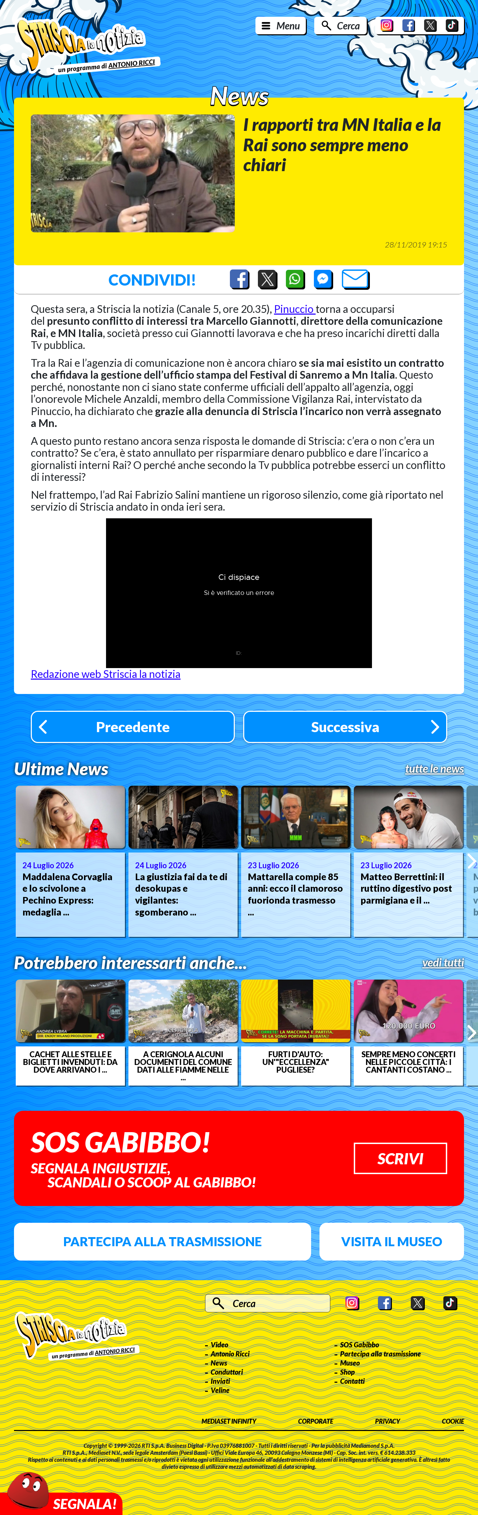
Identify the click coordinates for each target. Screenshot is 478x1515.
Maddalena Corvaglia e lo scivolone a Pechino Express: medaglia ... (67, 894)
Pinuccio (295, 308)
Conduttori (227, 1372)
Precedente (133, 726)
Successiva (345, 726)
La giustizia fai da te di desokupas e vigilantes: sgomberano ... (181, 894)
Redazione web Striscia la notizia (106, 673)
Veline (220, 1390)
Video (219, 1344)
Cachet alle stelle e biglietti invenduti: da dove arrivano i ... (70, 1062)
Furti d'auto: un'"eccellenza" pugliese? (295, 1062)
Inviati (220, 1381)
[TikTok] (452, 25)
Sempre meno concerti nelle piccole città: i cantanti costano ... (408, 1062)
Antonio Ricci (230, 1353)
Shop (347, 1372)
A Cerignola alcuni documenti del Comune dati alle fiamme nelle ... (183, 1066)
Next (472, 861)
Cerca (348, 25)
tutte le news (434, 768)
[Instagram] (387, 25)
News (219, 1363)
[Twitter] (430, 25)
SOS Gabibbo (359, 1344)
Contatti (352, 1381)
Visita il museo (391, 1241)
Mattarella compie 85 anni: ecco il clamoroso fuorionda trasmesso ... (295, 894)
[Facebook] (408, 25)
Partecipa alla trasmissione (162, 1241)
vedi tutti (443, 962)
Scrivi (400, 1158)
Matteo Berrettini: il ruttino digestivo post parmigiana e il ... (406, 888)
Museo (350, 1363)
